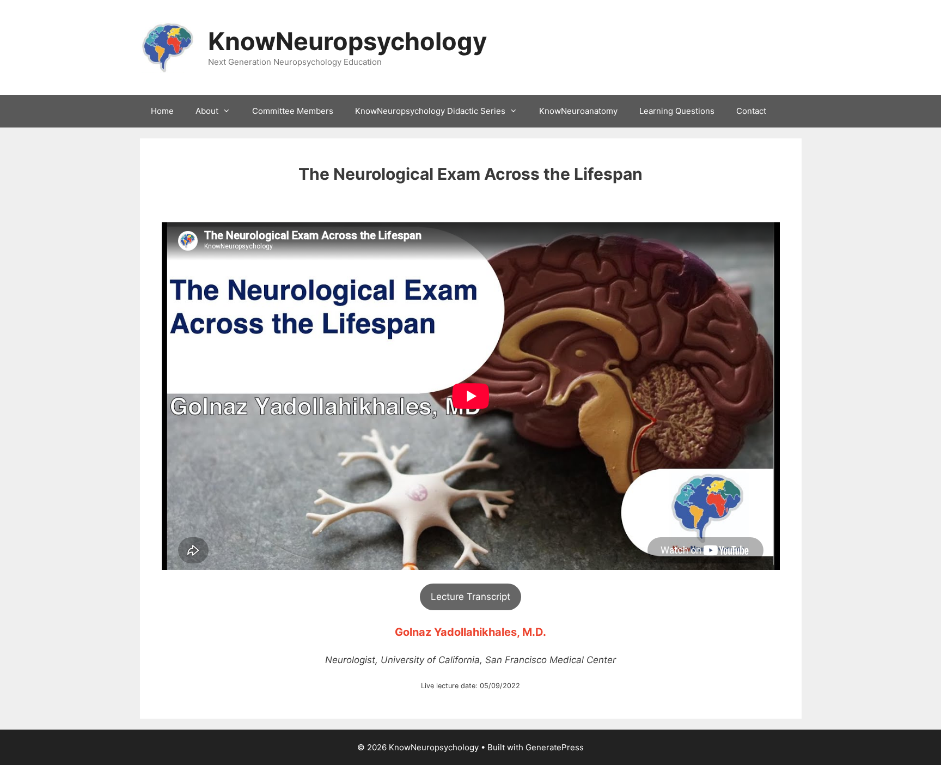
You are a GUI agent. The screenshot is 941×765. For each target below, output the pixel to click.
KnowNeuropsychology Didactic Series (430, 111)
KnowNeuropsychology (347, 41)
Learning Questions (676, 111)
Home (162, 111)
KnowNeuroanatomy (578, 111)
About (206, 111)
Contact (751, 111)
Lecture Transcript (470, 596)
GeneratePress (555, 747)
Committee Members (292, 111)
